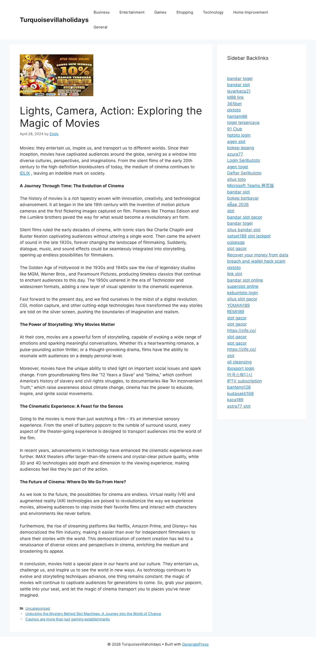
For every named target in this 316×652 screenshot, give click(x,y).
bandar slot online (245, 280)
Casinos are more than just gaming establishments (67, 619)
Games (160, 12)
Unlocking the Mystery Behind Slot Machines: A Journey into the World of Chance (93, 613)
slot (230, 210)
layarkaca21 (239, 91)
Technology (213, 12)
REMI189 (235, 311)
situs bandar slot (243, 229)
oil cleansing (239, 361)
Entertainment (131, 12)
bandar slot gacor (244, 217)
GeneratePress (195, 644)
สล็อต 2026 (238, 204)
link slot (234, 273)
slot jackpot (259, 235)
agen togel (237, 166)
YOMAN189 (238, 305)
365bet (234, 103)
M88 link (235, 97)
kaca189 (235, 399)
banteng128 (239, 387)
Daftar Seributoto (244, 172)
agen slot (236, 141)
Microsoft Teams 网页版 (250, 185)
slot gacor (237, 248)
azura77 (235, 154)
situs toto (236, 179)
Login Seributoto (243, 160)
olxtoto (234, 109)
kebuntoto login (242, 292)
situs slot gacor (242, 298)
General (100, 27)
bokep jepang (240, 147)
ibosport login (240, 368)
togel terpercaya (243, 122)
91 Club (234, 128)
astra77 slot (239, 406)
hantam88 (237, 116)
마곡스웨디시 (239, 374)
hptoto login (239, 135)
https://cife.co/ (241, 330)
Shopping (184, 12)
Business (102, 12)
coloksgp (236, 242)
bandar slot (238, 84)
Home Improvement (250, 12)
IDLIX (25, 173)
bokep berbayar (243, 198)
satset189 (237, 235)
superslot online (242, 286)
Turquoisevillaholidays (54, 19)
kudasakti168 (240, 393)
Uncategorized (37, 608)
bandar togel (240, 78)
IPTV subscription (244, 381)
